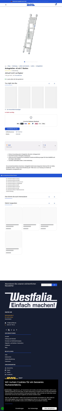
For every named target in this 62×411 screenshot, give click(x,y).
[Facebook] (6, 330)
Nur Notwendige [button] (33, 408)
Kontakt (7, 336)
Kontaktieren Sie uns (12, 128)
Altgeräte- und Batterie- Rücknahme (14, 343)
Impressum (8, 361)
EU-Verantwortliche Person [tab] (9, 175)
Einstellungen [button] (20, 408)
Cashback (7, 345)
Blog (6, 347)
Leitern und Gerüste (24, 66)
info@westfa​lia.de (11, 322)
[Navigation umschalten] (6, 5)
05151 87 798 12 (10, 324)
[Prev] (49, 83)
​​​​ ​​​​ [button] (54, 285)
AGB (6, 354)
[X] (9, 330)
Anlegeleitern (39, 66)
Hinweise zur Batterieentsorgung (13, 341)
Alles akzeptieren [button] (49, 408)
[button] (13, 109)
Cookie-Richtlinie (8, 403)
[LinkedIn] (17, 330)
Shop (9, 66)
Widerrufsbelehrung (10, 359)
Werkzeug (14, 66)
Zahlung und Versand (10, 338)
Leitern (32, 66)
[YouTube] (14, 330)
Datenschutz (8, 357)
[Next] (54, 83)
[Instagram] (11, 330)
